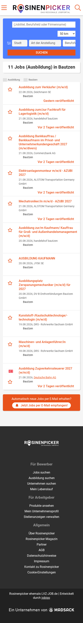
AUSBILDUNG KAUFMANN (37, 258)
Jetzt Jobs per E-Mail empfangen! (44, 405)
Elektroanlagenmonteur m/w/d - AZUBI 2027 (46, 173)
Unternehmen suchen (41, 483)
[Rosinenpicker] (41, 8)
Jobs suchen (41, 472)
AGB (42, 550)
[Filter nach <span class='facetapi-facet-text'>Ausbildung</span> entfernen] (5, 79)
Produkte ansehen (41, 506)
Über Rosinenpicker (42, 533)
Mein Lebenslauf (41, 489)
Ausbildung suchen (42, 478)
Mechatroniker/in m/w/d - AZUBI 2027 (45, 201)
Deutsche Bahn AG (45, 377)
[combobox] (43, 25)
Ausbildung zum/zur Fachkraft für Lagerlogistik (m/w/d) (42, 111)
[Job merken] (11, 89)
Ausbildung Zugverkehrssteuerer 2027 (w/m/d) (45, 370)
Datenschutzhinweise (41, 555)
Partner (42, 544)
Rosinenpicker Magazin (42, 539)
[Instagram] (45, 454)
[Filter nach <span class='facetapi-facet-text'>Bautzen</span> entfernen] (26, 79)
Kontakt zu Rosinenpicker (41, 567)
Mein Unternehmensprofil (42, 511)
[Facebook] (39, 454)
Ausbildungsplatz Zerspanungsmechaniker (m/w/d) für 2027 (44, 285)
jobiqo (46, 598)
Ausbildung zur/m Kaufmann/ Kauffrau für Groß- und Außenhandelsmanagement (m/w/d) (48, 232)
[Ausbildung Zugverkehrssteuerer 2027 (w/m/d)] (11, 371)
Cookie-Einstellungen (41, 572)
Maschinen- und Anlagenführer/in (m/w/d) (42, 344)
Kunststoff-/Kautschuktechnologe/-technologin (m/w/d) (43, 317)
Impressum (41, 561)
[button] (10, 43)
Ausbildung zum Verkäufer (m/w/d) (43, 87)
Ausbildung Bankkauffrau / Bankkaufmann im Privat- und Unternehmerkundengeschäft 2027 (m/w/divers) (43, 142)
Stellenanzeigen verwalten (41, 517)
